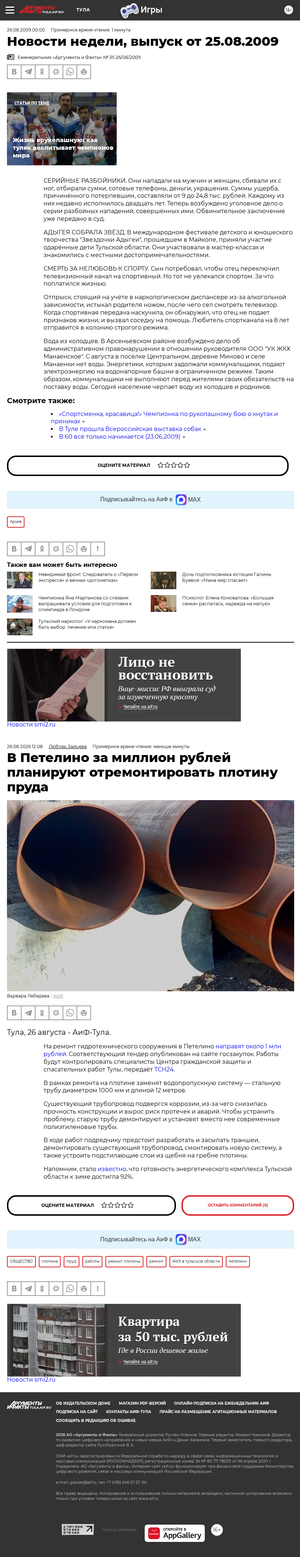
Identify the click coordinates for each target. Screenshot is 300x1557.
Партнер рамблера (119, 1529)
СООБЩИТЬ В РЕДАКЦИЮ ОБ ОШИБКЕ (96, 1420)
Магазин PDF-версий (142, 1403)
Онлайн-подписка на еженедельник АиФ (221, 1403)
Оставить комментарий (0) (238, 1205)
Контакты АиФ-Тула (128, 1411)
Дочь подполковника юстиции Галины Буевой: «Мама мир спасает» (226, 577)
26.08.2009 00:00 (26, 30)
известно (112, 1169)
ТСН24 (164, 1069)
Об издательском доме (83, 1403)
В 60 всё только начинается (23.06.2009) (119, 436)
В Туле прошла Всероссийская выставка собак (130, 429)
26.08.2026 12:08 (25, 746)
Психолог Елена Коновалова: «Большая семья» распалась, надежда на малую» (228, 600)
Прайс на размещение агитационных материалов (218, 1411)
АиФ (58, 996)
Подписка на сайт (77, 1411)
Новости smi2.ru (31, 724)
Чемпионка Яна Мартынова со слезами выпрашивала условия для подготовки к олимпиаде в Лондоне (85, 603)
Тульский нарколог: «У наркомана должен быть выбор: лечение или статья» (87, 624)
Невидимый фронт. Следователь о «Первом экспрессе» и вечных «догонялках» (88, 577)
